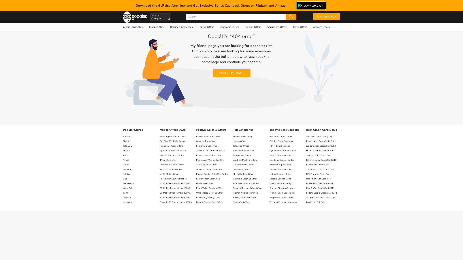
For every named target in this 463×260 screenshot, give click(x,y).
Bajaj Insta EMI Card (315, 202)
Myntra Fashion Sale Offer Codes (212, 174)
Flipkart (126, 141)
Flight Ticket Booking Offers (209, 188)
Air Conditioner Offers (243, 150)
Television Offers (241, 145)
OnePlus (127, 197)
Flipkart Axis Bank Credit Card (320, 141)
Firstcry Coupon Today (280, 164)
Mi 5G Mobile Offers (169, 174)
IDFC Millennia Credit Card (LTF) (321, 160)
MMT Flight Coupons (279, 145)
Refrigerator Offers (242, 155)
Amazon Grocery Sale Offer (209, 169)
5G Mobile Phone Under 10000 (175, 183)
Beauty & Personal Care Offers (247, 188)
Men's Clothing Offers (243, 174)
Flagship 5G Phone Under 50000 (176, 202)
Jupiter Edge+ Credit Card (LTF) (321, 145)
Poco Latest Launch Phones (173, 178)
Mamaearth (128, 183)
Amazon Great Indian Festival (210, 150)
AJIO (125, 155)
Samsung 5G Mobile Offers (173, 136)
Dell (125, 178)
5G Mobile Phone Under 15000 (175, 188)
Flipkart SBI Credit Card (317, 164)
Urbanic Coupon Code (280, 178)
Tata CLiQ (127, 145)
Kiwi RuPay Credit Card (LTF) (320, 188)
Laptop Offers (239, 141)
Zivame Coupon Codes (280, 169)
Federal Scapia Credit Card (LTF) (321, 192)
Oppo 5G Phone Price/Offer (173, 150)
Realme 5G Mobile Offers (172, 164)
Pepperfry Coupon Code (281, 197)
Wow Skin (128, 188)
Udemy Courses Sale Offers (209, 202)
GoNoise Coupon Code (280, 136)
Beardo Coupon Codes (280, 155)
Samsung (127, 169)
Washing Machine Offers (245, 160)
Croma (126, 164)
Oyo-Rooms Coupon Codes (282, 150)
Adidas (126, 174)
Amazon (127, 136)
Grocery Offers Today (243, 164)
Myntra (126, 150)
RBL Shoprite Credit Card (318, 174)
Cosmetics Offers (241, 169)
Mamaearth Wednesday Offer (210, 160)
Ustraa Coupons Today (280, 174)
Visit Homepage (231, 73)
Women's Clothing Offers (245, 178)
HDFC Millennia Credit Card (319, 150)
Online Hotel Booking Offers (210, 192)
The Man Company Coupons (283, 202)
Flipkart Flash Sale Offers (208, 178)
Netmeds (127, 202)
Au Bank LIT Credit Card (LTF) (320, 197)
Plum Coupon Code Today (282, 192)
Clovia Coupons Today (280, 183)
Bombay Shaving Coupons (282, 188)
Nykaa (126, 160)
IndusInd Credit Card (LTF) (319, 178)
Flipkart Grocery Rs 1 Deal (208, 155)
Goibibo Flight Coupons (281, 141)
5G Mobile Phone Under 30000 (175, 197)
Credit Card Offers (241, 202)
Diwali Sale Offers (204, 183)
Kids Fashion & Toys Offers (246, 183)
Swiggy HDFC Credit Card (318, 155)
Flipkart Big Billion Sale (207, 145)
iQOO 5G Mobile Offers (171, 169)
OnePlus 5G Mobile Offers (172, 141)
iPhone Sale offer (168, 160)
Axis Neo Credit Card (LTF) (319, 136)
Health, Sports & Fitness (244, 197)
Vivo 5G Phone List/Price (172, 155)
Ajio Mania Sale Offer (206, 164)
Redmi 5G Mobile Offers (171, 145)
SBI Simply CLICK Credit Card (320, 169)
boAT (125, 192)
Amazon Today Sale (205, 141)
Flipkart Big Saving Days (208, 197)
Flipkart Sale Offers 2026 (208, 136)
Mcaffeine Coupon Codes (281, 160)
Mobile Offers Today (242, 136)
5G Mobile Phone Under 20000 (175, 192)
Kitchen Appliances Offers (245, 192)
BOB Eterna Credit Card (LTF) (320, 183)
